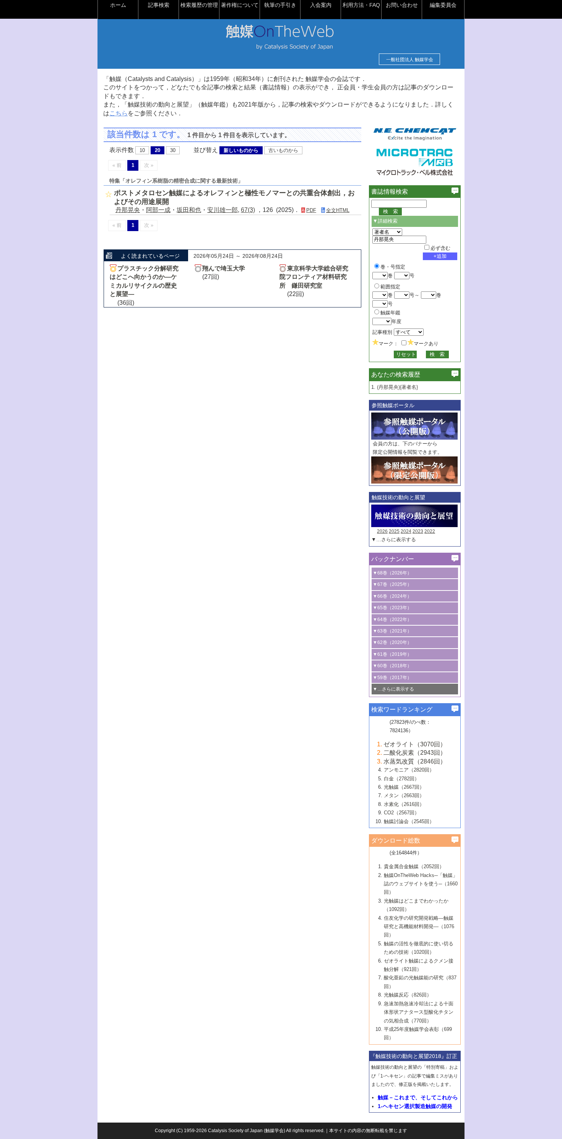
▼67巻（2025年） (392, 584)
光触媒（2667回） (404, 787)
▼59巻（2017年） (392, 677)
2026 (382, 531)
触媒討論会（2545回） (409, 821)
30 (172, 150)
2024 (406, 531)
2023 (418, 531)
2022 (429, 531)
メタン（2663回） (404, 795)
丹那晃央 (127, 210)
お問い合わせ (402, 5)
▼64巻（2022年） (392, 619)
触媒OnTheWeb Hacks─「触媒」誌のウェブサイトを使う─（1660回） (421, 883)
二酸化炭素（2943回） (414, 752)
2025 (394, 531)
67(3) (248, 210)
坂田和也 (189, 210)
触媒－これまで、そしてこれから (418, 1097)
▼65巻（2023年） (392, 607)
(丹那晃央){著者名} (397, 387)
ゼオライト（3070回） (414, 744)
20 (157, 150)
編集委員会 (443, 5)
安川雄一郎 (222, 210)
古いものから (283, 150)
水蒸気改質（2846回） (414, 761)
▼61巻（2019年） (392, 654)
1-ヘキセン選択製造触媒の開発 (415, 1106)
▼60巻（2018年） (392, 665)
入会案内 (320, 5)
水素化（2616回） (404, 804)
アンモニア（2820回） (409, 770)
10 (142, 150)
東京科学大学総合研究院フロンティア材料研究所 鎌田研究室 (313, 277)
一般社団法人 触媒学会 (409, 59)
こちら (118, 113)
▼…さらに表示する (393, 539)
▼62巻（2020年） (392, 642)
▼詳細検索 (385, 221)
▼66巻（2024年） (392, 596)
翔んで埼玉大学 (223, 268)
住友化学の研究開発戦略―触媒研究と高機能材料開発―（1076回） (419, 926)
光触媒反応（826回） (408, 995)
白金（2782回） (401, 778)
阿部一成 (158, 210)
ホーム (118, 5)
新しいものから (241, 150)
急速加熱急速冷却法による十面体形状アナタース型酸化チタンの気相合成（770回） (418, 1012)
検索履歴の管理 (199, 5)
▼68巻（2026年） (392, 573)
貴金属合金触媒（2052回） (414, 866)
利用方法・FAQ (361, 5)
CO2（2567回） (401, 812)
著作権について (239, 5)
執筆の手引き (280, 5)
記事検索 (158, 5)
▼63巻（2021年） (392, 631)
